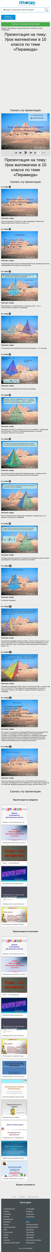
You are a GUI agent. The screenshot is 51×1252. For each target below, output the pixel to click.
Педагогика (30, 1229)
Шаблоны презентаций (11, 1242)
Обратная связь (33, 1197)
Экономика (30, 1237)
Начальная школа (32, 1224)
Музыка (6, 1224)
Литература (30, 1217)
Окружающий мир (32, 1227)
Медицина (7, 1222)
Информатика (8, 1219)
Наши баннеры (38, 118)
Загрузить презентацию (8, 17)
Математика (12, 28)
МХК (27, 1222)
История (6, 1217)
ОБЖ (5, 1229)
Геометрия (30, 1214)
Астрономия (30, 1209)
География (7, 1214)
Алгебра (6, 1211)
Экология (7, 1240)
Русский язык (8, 1232)
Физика (6, 1235)
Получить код (38, 115)
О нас (14, 1197)
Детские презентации (33, 1240)
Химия (6, 1237)
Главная (4, 28)
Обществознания (9, 1227)
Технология (30, 1232)
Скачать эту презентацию (25, 110)
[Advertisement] (25, 77)
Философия (30, 1235)
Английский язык (9, 1209)
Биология (29, 1211)
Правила (22, 1197)
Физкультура (30, 1242)
